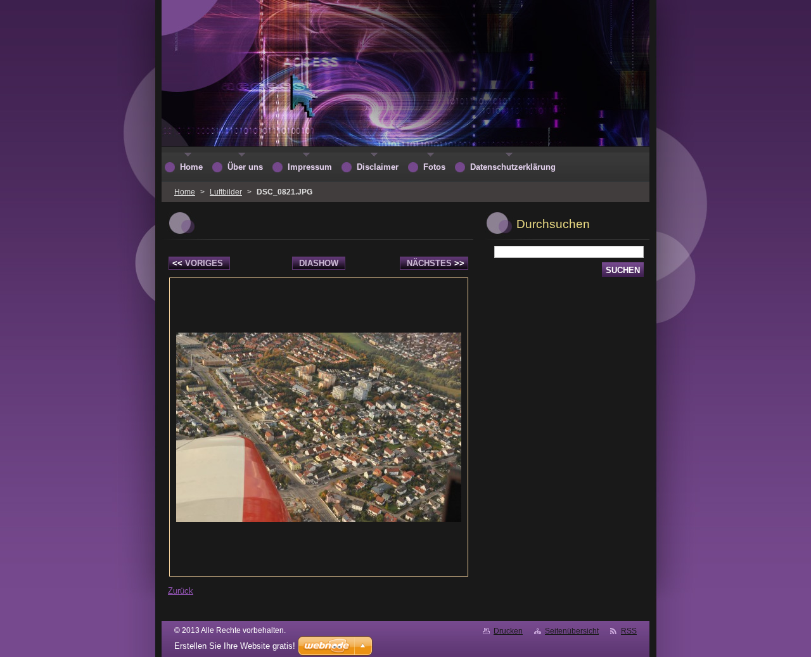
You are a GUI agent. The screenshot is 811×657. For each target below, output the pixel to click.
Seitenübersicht (572, 631)
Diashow (318, 263)
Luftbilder (226, 192)
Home (184, 192)
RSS (629, 631)
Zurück (180, 591)
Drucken (508, 631)
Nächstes (435, 263)
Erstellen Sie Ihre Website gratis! (234, 646)
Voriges (197, 263)
